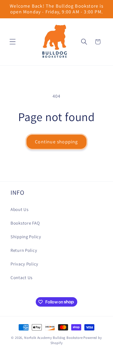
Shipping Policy (26, 237)
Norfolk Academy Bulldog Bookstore (53, 337)
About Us (20, 209)
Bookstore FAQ (25, 223)
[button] (13, 42)
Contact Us (22, 277)
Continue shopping (56, 142)
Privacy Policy (24, 264)
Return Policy (24, 250)
